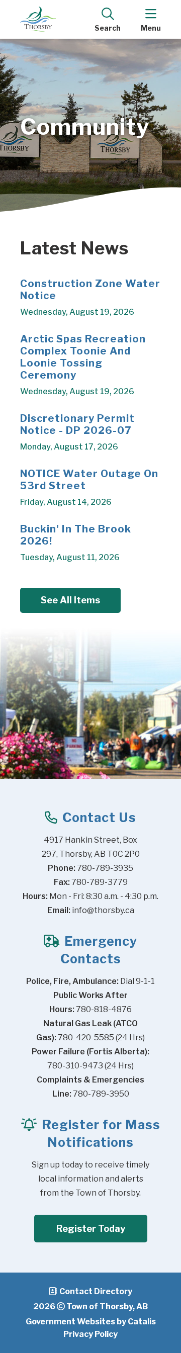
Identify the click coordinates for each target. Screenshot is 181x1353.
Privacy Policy (90, 1334)
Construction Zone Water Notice (90, 290)
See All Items (70, 600)
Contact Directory (95, 1291)
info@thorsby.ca (103, 910)
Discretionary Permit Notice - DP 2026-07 (77, 424)
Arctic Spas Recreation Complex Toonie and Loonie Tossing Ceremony (83, 357)
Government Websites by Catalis (91, 1321)
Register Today (90, 1228)
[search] (108, 19)
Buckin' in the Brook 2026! (75, 535)
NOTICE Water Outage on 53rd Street (89, 480)
